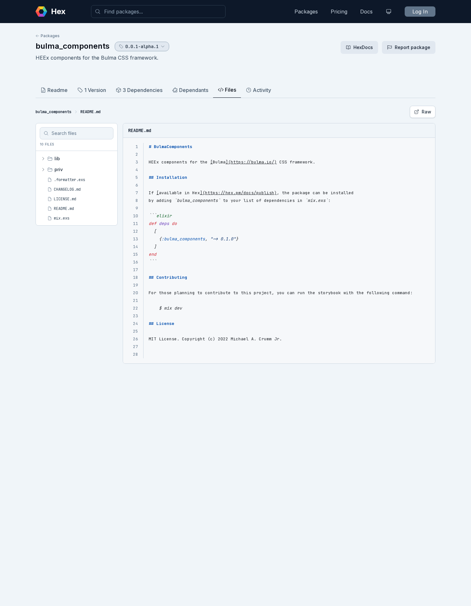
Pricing (339, 11)
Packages (306, 11)
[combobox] (158, 11)
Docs (366, 11)
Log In (420, 11)
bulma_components (73, 46)
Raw (426, 111)
